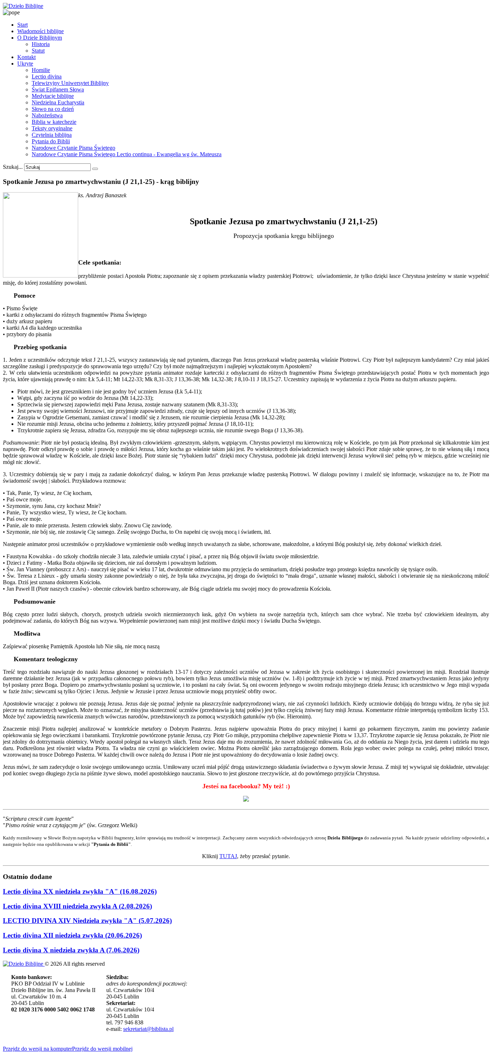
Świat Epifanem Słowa (58, 89)
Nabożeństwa (47, 115)
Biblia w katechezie (54, 122)
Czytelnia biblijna (52, 135)
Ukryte (25, 63)
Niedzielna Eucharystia (58, 102)
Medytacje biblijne (53, 96)
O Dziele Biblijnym (39, 38)
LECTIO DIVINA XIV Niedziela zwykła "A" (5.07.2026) (87, 920)
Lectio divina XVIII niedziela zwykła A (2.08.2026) (77, 906)
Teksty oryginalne (52, 128)
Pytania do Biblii (51, 141)
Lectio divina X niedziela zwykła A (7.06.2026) (71, 950)
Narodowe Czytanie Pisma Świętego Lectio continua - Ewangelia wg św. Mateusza (127, 154)
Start (22, 25)
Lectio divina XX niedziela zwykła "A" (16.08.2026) (80, 891)
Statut (38, 51)
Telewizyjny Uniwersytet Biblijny (70, 83)
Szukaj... (13, 167)
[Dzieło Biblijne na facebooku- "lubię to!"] (246, 799)
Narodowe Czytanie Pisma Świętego (73, 148)
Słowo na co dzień (53, 109)
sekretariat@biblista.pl (148, 1029)
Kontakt (26, 57)
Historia (41, 44)
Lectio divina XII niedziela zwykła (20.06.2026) (72, 935)
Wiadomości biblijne (40, 31)
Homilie (41, 70)
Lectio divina (47, 76)
